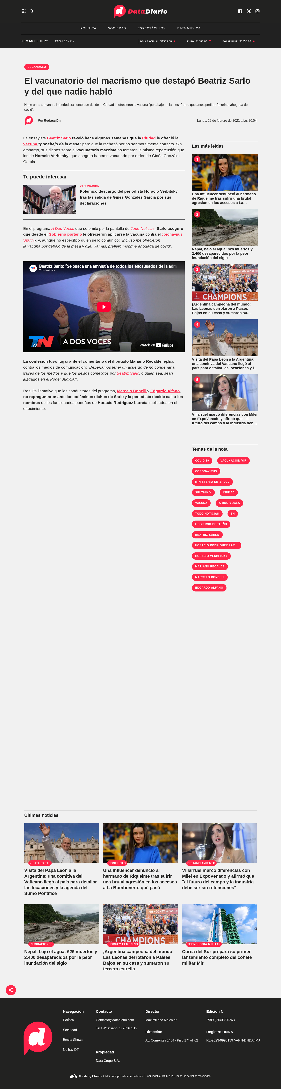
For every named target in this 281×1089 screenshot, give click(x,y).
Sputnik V (203, 492)
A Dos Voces (62, 228)
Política (68, 1020)
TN (233, 513)
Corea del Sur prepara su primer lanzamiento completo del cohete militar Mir (217, 957)
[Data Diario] (140, 11)
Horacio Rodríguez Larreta (219, 545)
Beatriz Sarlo (59, 138)
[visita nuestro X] (249, 11)
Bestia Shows (73, 1040)
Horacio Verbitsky (211, 556)
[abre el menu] (23, 11)
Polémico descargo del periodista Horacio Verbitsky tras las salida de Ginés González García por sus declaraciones (129, 197)
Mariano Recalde (210, 566)
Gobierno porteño (65, 234)
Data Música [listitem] (189, 28)
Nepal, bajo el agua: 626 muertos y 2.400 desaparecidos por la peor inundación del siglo (60, 957)
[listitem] (158, 41)
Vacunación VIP (233, 460)
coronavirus (172, 234)
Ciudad (149, 138)
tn (32, 240)
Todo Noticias (143, 228)
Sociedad (70, 1030)
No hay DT (71, 1049)
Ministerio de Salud (212, 481)
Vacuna (201, 503)
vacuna (30, 144)
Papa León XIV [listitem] (50, 41)
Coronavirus (206, 471)
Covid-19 (202, 460)
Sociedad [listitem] (117, 28)
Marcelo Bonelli (132, 391)
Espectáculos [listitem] (152, 28)
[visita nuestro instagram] (257, 11)
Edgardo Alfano (165, 391)
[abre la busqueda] (31, 11)
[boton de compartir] (11, 990)
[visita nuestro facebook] (240, 11)
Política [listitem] (88, 28)
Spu (26, 240)
